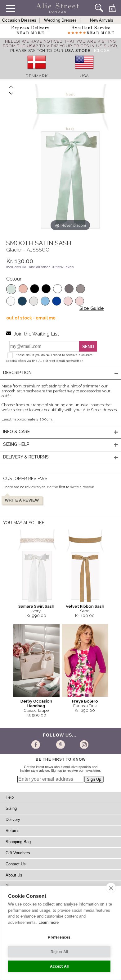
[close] (111, 888)
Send (88, 346)
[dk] (37, 71)
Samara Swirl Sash (36, 606)
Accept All (59, 966)
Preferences (59, 937)
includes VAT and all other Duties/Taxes (40, 267)
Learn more (48, 922)
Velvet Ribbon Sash (85, 606)
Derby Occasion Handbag (36, 703)
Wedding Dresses (60, 20)
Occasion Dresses (19, 20)
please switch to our (50, 50)
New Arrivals (101, 20)
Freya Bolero (85, 701)
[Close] (102, 50)
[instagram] (83, 744)
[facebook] (37, 744)
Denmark (36, 76)
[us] (84, 71)
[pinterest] (60, 744)
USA (84, 76)
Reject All (59, 952)
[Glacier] (11, 289)
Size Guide (91, 308)
